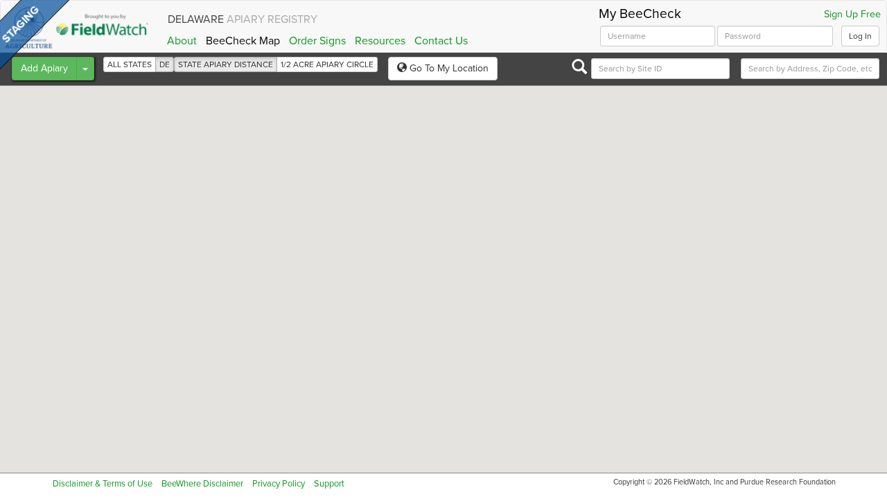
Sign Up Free (852, 14)
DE (164, 64)
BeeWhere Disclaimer (202, 483)
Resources (380, 41)
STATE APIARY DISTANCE (225, 64)
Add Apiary (44, 68)
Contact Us (441, 41)
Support (329, 483)
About (182, 41)
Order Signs (317, 41)
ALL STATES (129, 64)
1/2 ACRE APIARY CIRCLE (327, 64)
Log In (860, 36)
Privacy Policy (278, 483)
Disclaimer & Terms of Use (102, 483)
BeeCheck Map (243, 41)
